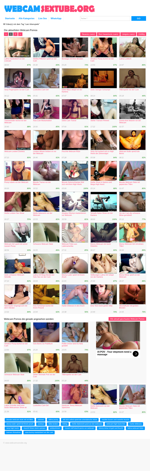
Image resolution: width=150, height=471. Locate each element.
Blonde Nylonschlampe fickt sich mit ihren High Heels (73, 183)
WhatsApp (56, 18)
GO (138, 18)
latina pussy (53, 420)
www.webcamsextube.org (16, 443)
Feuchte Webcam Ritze (71, 151)
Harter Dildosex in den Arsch (73, 306)
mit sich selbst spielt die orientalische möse (80, 420)
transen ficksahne (13, 432)
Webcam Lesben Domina (14, 151)
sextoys (41, 424)
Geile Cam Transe (69, 121)
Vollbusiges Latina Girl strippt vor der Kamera (102, 276)
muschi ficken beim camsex (34, 428)
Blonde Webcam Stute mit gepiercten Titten (129, 183)
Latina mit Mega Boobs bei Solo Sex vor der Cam (43, 276)
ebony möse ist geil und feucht (111, 428)
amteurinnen (55, 428)
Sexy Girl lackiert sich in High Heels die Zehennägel (102, 152)
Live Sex (42, 18)
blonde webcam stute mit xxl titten (19, 420)
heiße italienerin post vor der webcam (87, 424)
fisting (65, 424)
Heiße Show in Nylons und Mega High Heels (101, 183)
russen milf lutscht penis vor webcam (79, 428)
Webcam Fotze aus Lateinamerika (69, 245)
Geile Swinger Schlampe (100, 90)
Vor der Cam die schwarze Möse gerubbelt (129, 214)
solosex (41, 420)
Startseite (10, 18)
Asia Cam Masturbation (42, 121)
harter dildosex (136, 424)
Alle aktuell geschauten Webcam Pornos (127, 319)
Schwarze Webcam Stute (43, 244)
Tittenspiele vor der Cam (129, 90)
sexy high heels (12, 428)
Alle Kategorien (26, 18)
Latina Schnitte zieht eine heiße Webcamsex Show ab (15, 406)
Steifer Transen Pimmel (100, 121)
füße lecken (53, 424)
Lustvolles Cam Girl (41, 90)
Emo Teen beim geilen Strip (101, 306)
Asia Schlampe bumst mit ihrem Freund (43, 307)
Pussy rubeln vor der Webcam (16, 182)
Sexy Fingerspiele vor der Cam (16, 90)
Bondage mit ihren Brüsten (72, 59)
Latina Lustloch (125, 59)
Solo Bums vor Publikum (43, 344)
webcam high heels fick (115, 424)
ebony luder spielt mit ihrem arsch (19, 424)
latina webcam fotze (135, 428)
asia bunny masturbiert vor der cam (39, 432)
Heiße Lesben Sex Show (14, 213)
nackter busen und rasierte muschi (115, 420)
